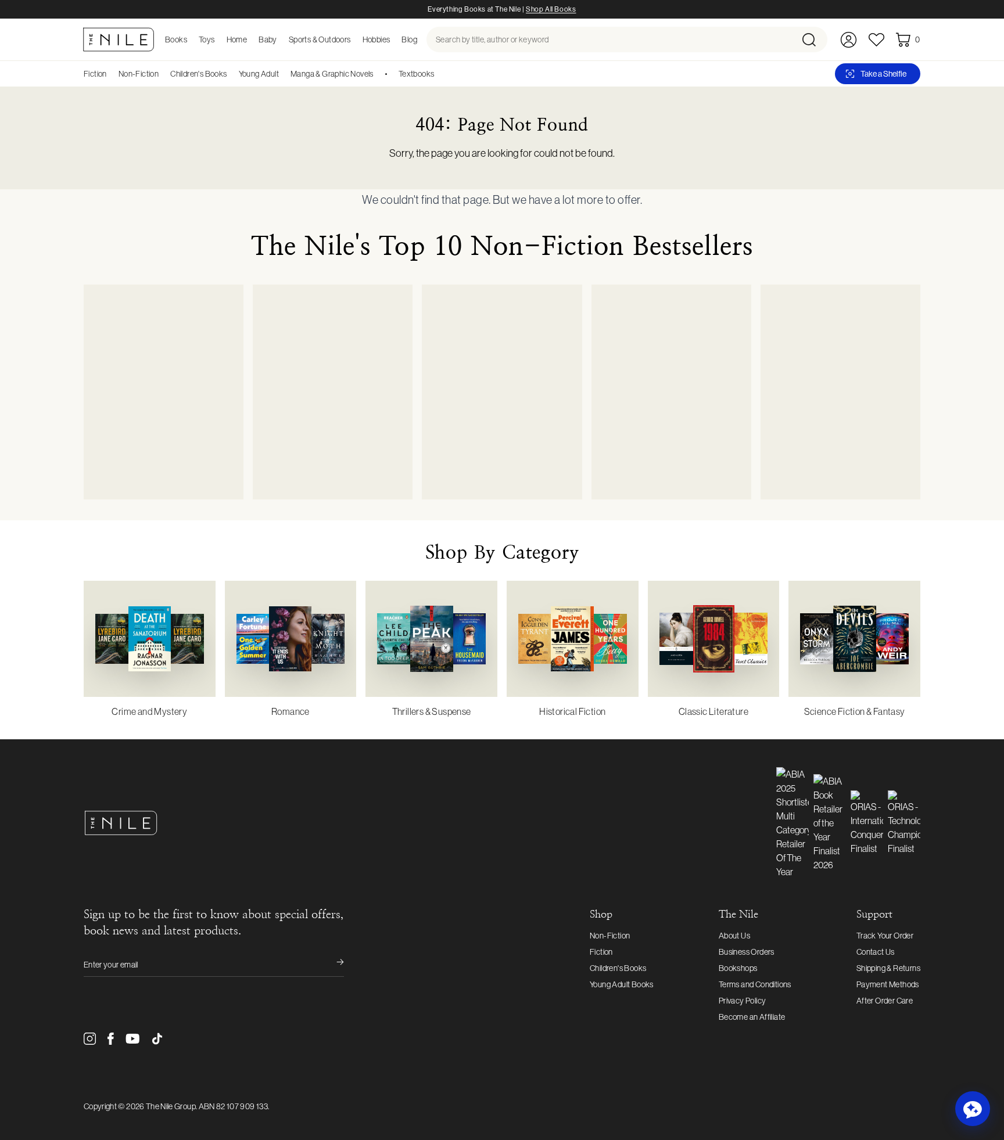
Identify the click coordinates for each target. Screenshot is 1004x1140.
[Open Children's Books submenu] (231, 74)
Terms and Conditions (755, 984)
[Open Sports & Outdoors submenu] (354, 39)
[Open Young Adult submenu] (283, 74)
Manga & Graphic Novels (332, 73)
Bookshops (738, 968)
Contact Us (875, 951)
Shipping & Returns (888, 968)
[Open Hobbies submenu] (393, 39)
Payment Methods (887, 984)
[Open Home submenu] (250, 39)
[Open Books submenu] (190, 39)
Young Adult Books (622, 984)
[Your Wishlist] (876, 39)
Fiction (95, 73)
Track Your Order (884, 935)
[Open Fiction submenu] (111, 74)
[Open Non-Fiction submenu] (162, 74)
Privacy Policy (742, 1000)
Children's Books (198, 73)
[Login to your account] (848, 39)
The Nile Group (171, 1106)
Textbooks (417, 73)
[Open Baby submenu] (280, 39)
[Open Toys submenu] (218, 39)
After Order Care (884, 1000)
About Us (734, 935)
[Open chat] (972, 1108)
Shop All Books (551, 9)
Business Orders (746, 951)
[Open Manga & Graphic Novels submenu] (377, 74)
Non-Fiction (139, 73)
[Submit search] (813, 39)
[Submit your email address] (332, 964)
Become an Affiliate (752, 1017)
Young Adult (259, 73)
